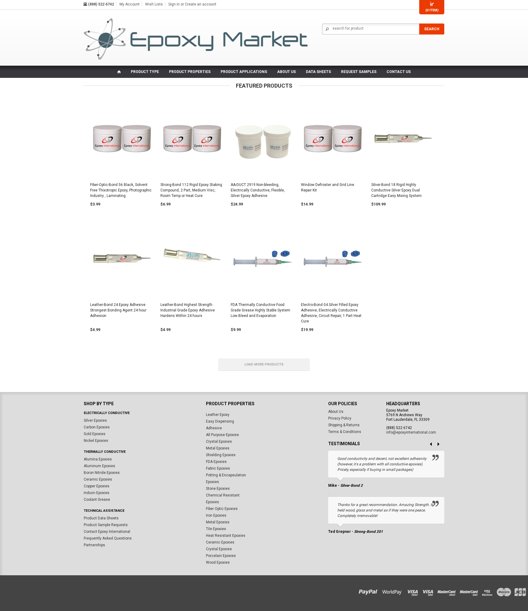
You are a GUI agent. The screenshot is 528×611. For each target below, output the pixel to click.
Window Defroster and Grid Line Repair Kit (327, 187)
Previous (428, 445)
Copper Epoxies (96, 486)
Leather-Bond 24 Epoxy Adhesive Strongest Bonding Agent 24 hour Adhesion (118, 310)
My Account (129, 4)
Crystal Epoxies (219, 442)
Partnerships (94, 545)
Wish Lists (154, 4)
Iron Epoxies (216, 516)
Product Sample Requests (106, 525)
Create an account (200, 4)
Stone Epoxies (218, 489)
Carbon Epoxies (97, 427)
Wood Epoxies (218, 563)
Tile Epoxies (216, 529)
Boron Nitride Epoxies (102, 473)
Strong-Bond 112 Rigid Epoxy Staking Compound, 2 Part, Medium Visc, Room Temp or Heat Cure (191, 190)
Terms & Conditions (344, 432)
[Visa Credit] (413, 591)
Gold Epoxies (94, 434)
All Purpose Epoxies (222, 435)
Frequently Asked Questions (108, 538)
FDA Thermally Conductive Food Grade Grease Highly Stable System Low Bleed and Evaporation (260, 310)
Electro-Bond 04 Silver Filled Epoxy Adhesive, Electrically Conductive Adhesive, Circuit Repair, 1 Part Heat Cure (331, 313)
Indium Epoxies (96, 493)
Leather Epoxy (217, 415)
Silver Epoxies (95, 421)
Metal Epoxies (217, 448)
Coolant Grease (97, 500)
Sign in (174, 4)
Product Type (145, 72)
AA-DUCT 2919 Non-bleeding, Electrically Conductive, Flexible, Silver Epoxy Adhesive (258, 190)
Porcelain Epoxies (221, 556)
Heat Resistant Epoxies (225, 536)
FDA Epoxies (216, 462)
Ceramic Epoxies (98, 480)
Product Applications (244, 72)
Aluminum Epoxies (99, 466)
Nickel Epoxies (96, 441)
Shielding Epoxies (221, 455)
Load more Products (264, 364)
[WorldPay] (392, 591)
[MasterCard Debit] (471, 591)
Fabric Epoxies (218, 469)
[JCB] (519, 591)
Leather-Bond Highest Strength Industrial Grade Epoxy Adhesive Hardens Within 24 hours (187, 310)
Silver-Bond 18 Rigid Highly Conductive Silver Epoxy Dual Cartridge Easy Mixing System (396, 190)
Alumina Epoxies (98, 459)
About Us (335, 412)
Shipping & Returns (344, 425)
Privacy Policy (339, 418)
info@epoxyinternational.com (411, 433)
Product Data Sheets (101, 518)
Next (440, 445)
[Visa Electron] (489, 591)
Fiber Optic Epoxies (222, 509)
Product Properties (190, 72)
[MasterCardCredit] (448, 591)
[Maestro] (504, 591)
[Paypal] (370, 591)
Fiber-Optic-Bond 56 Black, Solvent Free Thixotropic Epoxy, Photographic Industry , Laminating (121, 190)
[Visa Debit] (430, 591)
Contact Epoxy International (107, 532)
